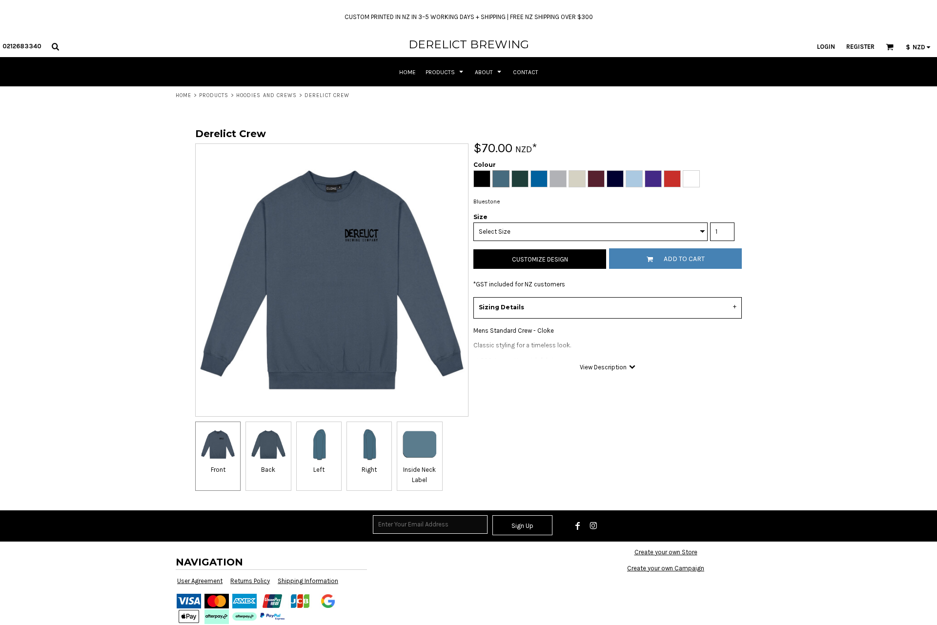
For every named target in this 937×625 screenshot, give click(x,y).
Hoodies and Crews (266, 95)
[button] (55, 46)
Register (860, 46)
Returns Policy (250, 581)
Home (183, 95)
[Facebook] (578, 526)
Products (214, 95)
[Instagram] (593, 526)
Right (369, 469)
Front (218, 469)
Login (826, 46)
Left (319, 469)
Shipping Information (308, 581)
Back (268, 469)
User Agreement (200, 581)
